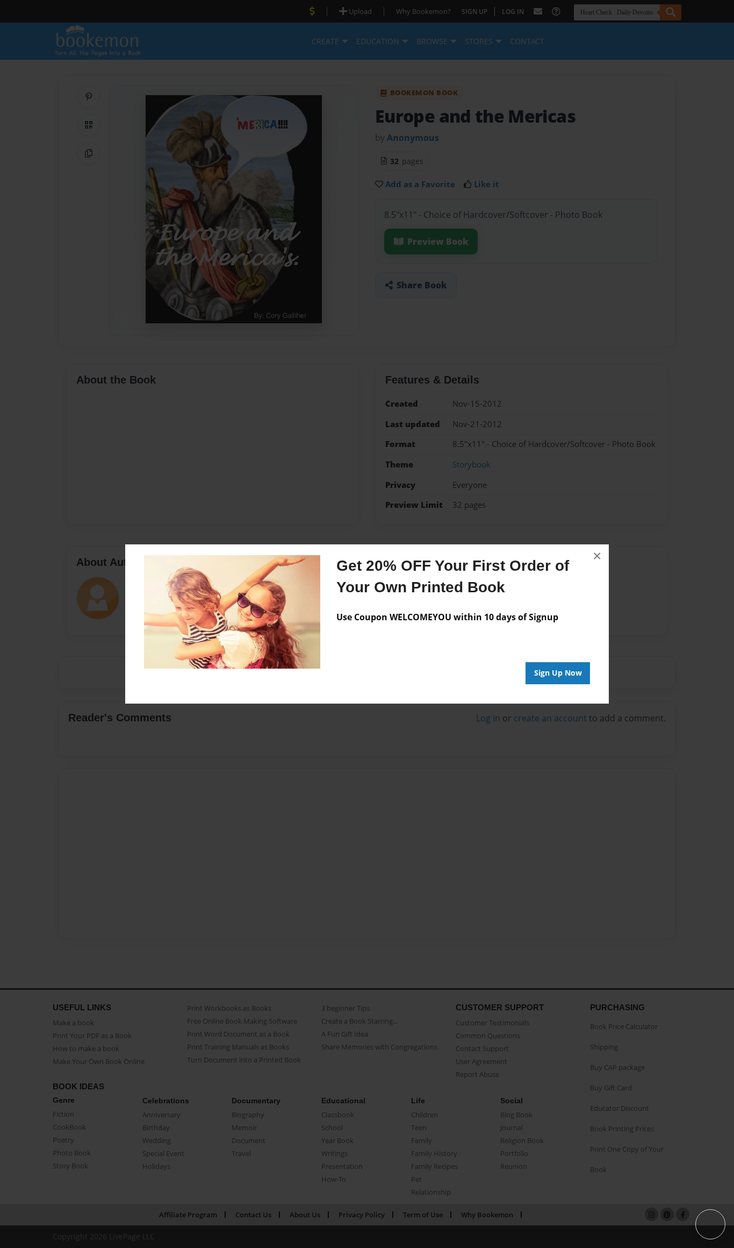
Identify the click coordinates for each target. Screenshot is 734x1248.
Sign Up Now (558, 673)
